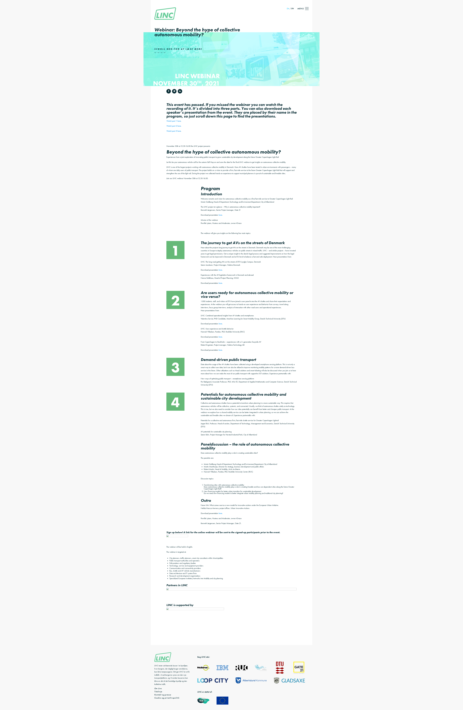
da (288, 8)
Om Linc (158, 688)
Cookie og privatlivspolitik (166, 698)
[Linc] (165, 13)
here (220, 215)
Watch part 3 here (173, 131)
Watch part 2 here (173, 126)
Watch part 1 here (173, 121)
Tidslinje (158, 691)
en (292, 8)
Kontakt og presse (162, 694)
